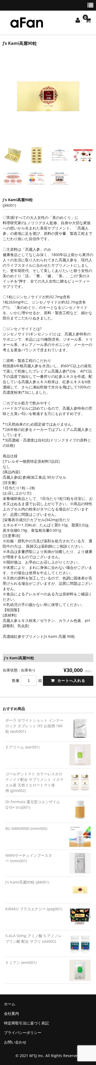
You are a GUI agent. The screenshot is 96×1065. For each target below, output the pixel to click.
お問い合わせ (15, 1042)
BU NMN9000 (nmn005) (26, 828)
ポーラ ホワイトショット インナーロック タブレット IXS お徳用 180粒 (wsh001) (34, 726)
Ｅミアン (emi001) (21, 962)
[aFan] (27, 24)
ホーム (9, 1003)
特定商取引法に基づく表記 (26, 1022)
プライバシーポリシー (22, 1032)
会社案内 (11, 1013)
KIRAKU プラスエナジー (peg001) (33, 908)
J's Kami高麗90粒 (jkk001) (27, 882)
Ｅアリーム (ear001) (22, 747)
